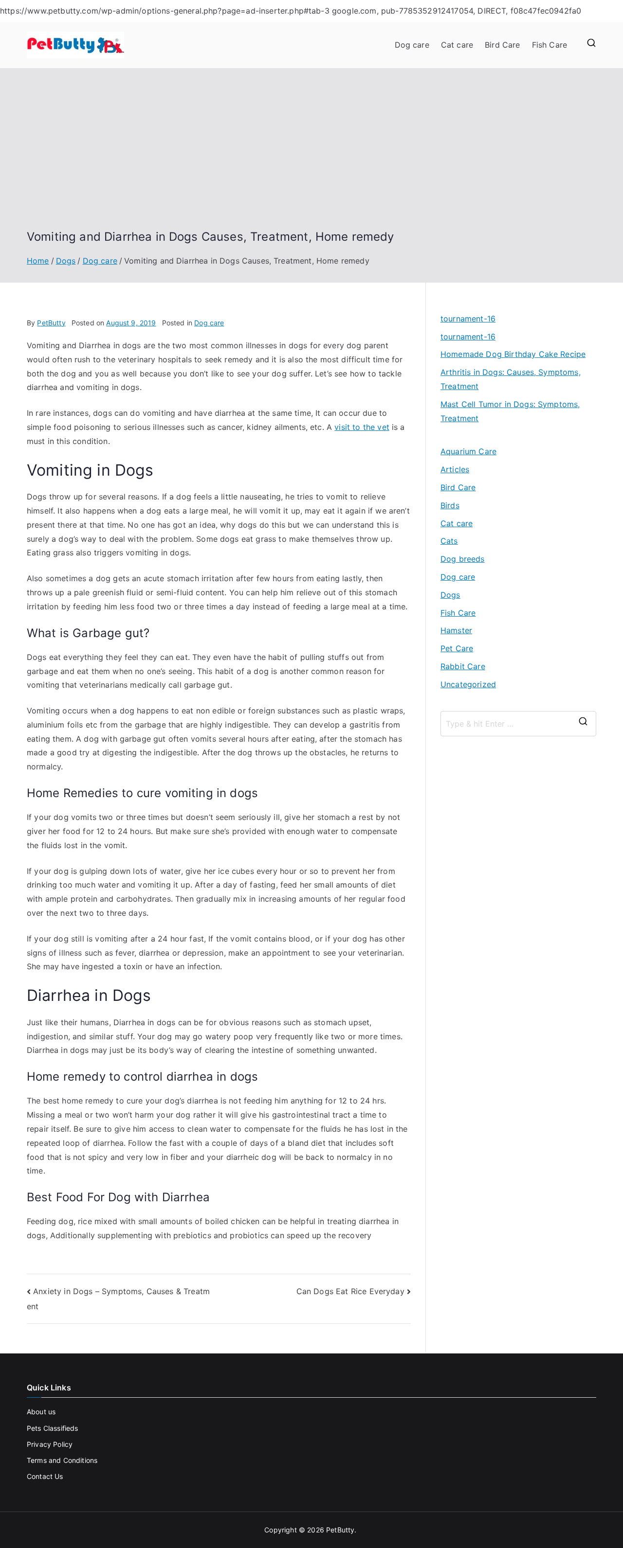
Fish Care (549, 45)
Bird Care (502, 45)
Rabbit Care (462, 666)
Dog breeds (462, 559)
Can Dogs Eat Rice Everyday (350, 1291)
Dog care (412, 45)
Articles (454, 469)
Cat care (457, 45)
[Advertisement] (311, 156)
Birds (449, 505)
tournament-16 (467, 318)
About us (41, 1411)
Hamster (456, 630)
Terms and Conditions (62, 1460)
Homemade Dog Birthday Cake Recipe (513, 354)
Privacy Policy (50, 1444)
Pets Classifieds (52, 1428)
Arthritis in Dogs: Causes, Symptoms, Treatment (510, 379)
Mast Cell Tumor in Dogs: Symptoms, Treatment (510, 411)
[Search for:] (518, 724)
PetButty (51, 323)
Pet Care (456, 648)
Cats (449, 541)
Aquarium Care (468, 451)
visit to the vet (361, 427)
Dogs (450, 595)
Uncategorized (468, 684)
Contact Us (45, 1476)
